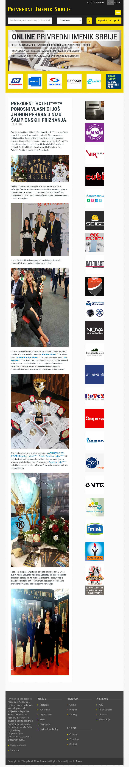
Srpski (110, 2)
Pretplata (44, 705)
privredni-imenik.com (36, 761)
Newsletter (45, 724)
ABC (101, 705)
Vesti (42, 720)
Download (74, 739)
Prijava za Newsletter (95, 2)
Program (73, 710)
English (117, 2)
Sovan (79, 761)
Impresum (15, 750)
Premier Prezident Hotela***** (51, 456)
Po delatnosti (105, 710)
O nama (73, 734)
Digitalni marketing (49, 729)
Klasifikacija (104, 720)
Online (72, 705)
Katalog (73, 715)
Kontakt (73, 744)
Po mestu (103, 715)
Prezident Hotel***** (57, 462)
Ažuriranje (45, 710)
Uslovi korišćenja (18, 745)
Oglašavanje (45, 715)
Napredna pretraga (108, 21)
